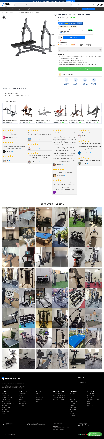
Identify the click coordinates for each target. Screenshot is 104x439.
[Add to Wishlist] (55, 15)
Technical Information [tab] (19, 88)
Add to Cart (74, 37)
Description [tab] (6, 88)
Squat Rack (4, 405)
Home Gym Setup (57, 393)
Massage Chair (39, 397)
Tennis (20, 395)
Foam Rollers (39, 399)
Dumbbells (4, 409)
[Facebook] (82, 425)
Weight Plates (5, 411)
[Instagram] (79, 425)
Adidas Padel (73, 409)
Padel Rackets (22, 393)
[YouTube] (88, 425)
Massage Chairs (75, 9)
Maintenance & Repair (58, 399)
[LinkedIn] (85, 425)
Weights (19, 9)
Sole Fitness (73, 393)
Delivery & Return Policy (93, 399)
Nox (71, 411)
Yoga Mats (38, 393)
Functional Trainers (6, 401)
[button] (14, 134)
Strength (27, 9)
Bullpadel (72, 413)
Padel (56, 9)
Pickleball (21, 397)
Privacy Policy (90, 397)
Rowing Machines (6, 399)
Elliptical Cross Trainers (7, 397)
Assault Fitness (73, 401)
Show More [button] (52, 197)
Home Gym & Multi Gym (8, 403)
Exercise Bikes (5, 395)
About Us (89, 401)
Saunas (37, 401)
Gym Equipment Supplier (59, 397)
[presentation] (3, 114)
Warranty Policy (90, 395)
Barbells (4, 413)
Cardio (12, 9)
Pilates (37, 395)
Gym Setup (65, 9)
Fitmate (72, 405)
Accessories (37, 9)
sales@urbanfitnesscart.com (38, 424)
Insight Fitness (73, 407)
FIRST (79, 23)
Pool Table (21, 405)
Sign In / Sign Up (82, 5)
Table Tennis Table (23, 401)
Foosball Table (22, 403)
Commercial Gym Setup (59, 395)
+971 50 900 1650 (10, 424)
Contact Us (89, 403)
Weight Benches (6, 407)
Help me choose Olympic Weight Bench (81, 69)
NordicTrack (72, 415)
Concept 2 (72, 399)
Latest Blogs (90, 405)
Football (21, 399)
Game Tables (47, 9)
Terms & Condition (91, 393)
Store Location (69, 1)
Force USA (72, 403)
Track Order (91, 5)
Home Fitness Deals (88, 9)
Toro (71, 395)
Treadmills (4, 393)
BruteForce (72, 397)
